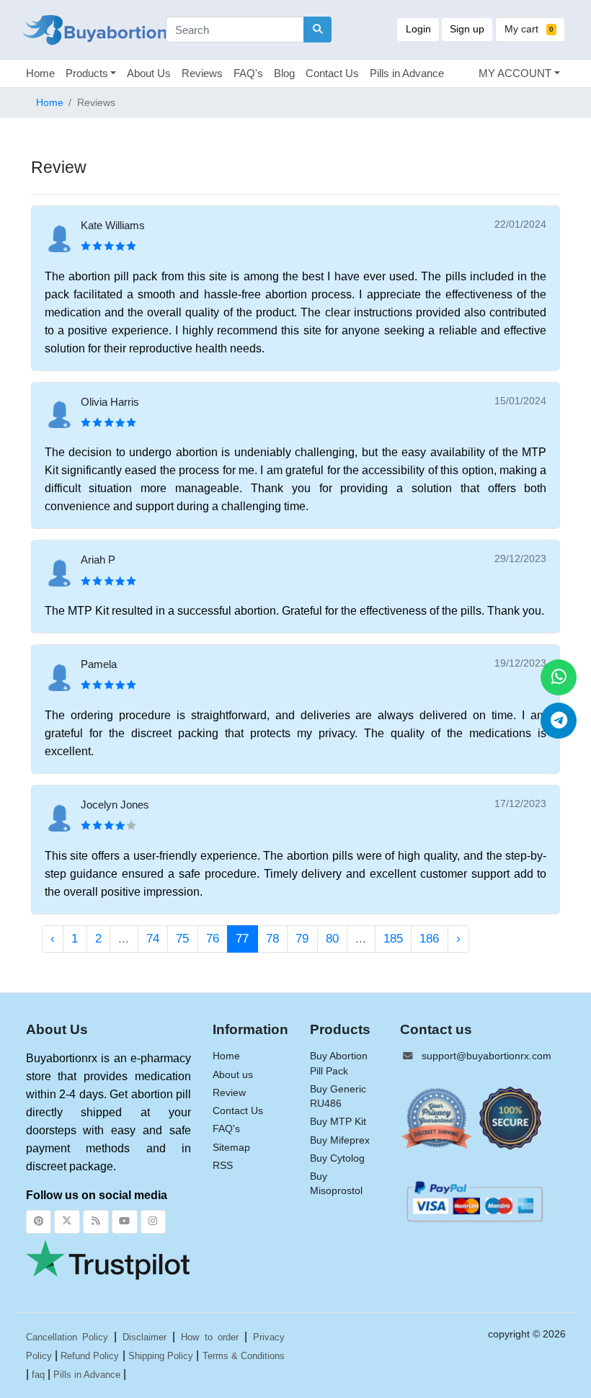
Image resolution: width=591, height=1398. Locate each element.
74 (152, 938)
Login (418, 29)
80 (332, 938)
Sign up (467, 29)
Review (229, 1092)
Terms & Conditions (244, 1355)
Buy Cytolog (337, 1158)
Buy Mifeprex (340, 1140)
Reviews (202, 73)
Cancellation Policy (67, 1337)
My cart (529, 29)
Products (87, 73)
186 (429, 938)
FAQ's (248, 73)
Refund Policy (90, 1355)
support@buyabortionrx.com (486, 1056)
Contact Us (332, 73)
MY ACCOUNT (515, 73)
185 (393, 938)
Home (40, 73)
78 (272, 938)
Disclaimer (144, 1337)
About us (233, 1074)
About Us (149, 73)
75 (182, 938)
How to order (210, 1337)
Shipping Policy (160, 1355)
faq (38, 1374)
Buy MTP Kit (338, 1121)
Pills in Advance (407, 73)
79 (302, 938)
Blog (284, 73)
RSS (223, 1165)
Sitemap (231, 1147)
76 (212, 938)
